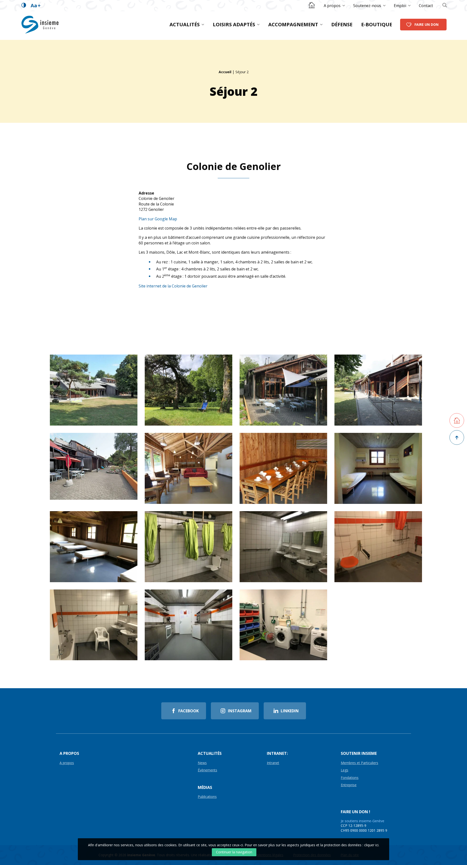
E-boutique (376, 24)
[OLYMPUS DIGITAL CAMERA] (378, 390)
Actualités (185, 24)
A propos (332, 5)
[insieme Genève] (40, 24)
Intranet (273, 763)
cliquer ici (371, 845)
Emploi (400, 5)
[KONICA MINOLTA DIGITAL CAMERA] (283, 468)
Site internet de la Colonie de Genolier (173, 286)
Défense (341, 24)
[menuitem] (334, 5)
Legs (344, 770)
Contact (426, 5)
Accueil (225, 72)
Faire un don (426, 24)
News (202, 763)
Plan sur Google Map (158, 219)
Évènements (207, 770)
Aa (36, 5)
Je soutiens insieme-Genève (362, 821)
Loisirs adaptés (234, 24)
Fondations (350, 778)
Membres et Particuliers (359, 763)
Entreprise (349, 785)
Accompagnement (293, 24)
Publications (207, 797)
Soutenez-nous (367, 5)
